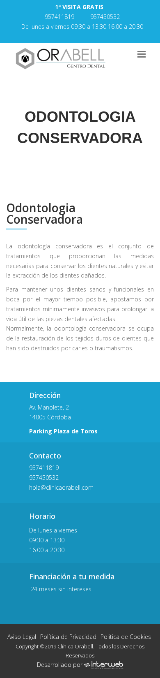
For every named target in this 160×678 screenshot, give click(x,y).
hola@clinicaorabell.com (62, 487)
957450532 (105, 17)
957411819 (59, 17)
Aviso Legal (21, 637)
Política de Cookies (126, 637)
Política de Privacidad (68, 637)
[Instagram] (86, 36)
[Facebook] (72, 36)
